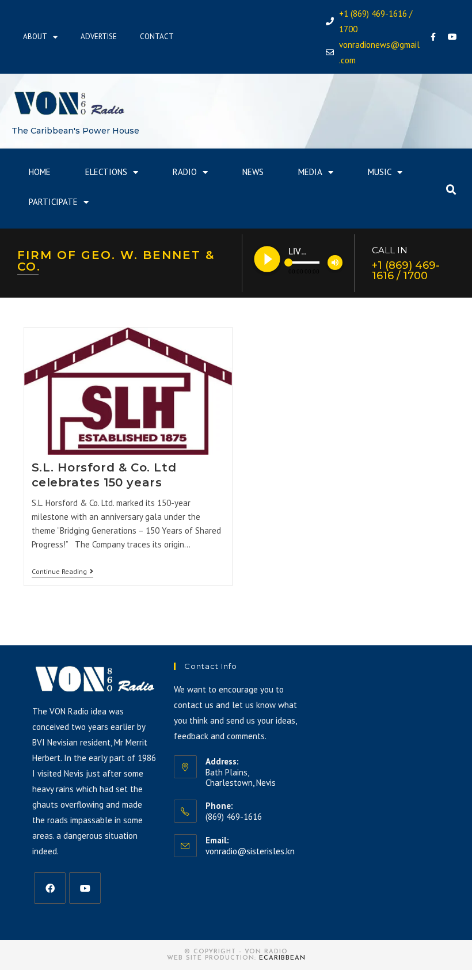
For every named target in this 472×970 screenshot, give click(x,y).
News (253, 171)
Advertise (99, 36)
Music (379, 171)
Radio (185, 171)
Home (40, 171)
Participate (53, 201)
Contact (157, 36)
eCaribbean (282, 958)
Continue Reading (62, 572)
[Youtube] (452, 37)
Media (310, 171)
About (35, 36)
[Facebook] (433, 37)
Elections (106, 171)
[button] (451, 190)
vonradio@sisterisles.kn (250, 851)
